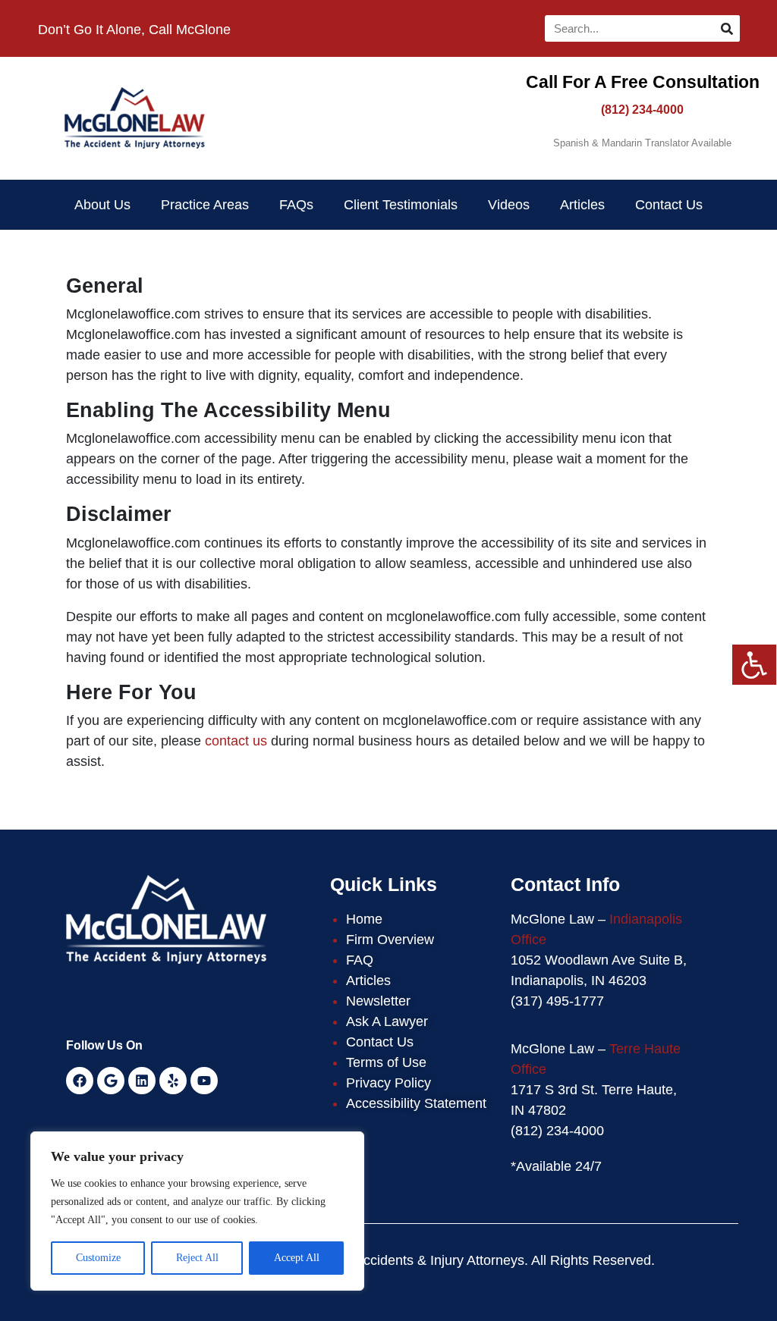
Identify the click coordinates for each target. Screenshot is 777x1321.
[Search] (726, 28)
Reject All (197, 1257)
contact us (236, 740)
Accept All (296, 1257)
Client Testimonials (401, 204)
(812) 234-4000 (642, 109)
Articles (582, 204)
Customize (98, 1257)
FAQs (296, 204)
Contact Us (669, 204)
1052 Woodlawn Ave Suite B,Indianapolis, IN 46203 (599, 970)
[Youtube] (204, 1080)
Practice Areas (205, 204)
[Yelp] (173, 1080)
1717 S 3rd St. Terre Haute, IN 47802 (594, 1100)
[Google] (110, 1080)
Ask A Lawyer (387, 1021)
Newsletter (378, 1001)
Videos (509, 204)
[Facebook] (79, 1080)
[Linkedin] (142, 1080)
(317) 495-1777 (557, 1001)
